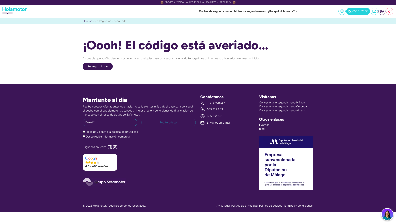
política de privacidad (125, 131)
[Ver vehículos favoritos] (389, 11)
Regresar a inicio (98, 66)
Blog (262, 129)
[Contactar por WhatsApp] (381, 11)
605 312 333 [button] (214, 116)
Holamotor (89, 21)
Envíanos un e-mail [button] (218, 122)
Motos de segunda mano (249, 11)
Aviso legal (223, 205)
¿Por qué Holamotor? (281, 11)
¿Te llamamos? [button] (216, 102)
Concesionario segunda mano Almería (282, 110)
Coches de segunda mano (215, 11)
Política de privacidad (244, 205)
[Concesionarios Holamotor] (342, 11)
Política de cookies (270, 205)
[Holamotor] (14, 13)
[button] (100, 162)
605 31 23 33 (215, 109)
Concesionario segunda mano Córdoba (283, 106)
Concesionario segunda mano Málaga (282, 102)
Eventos (264, 125)
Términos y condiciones (298, 205)
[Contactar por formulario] (374, 11)
